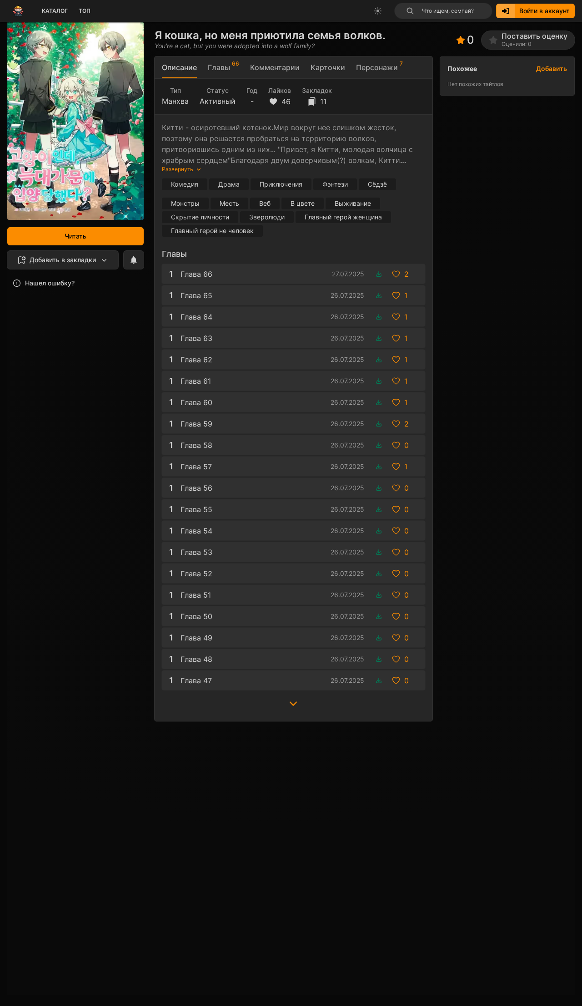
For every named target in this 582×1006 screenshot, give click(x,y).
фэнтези (335, 184)
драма (229, 184)
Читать (75, 236)
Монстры (185, 203)
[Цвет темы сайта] (378, 11)
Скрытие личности (200, 217)
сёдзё (377, 184)
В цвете (303, 203)
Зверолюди (267, 217)
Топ (84, 10)
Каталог (55, 10)
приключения (281, 184)
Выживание (353, 203)
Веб (265, 203)
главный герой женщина (343, 217)
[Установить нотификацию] (134, 260)
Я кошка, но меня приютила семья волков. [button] (270, 35)
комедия (184, 184)
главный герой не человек (212, 230)
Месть (229, 203)
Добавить (551, 68)
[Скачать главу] (378, 274)
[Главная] (18, 11)
